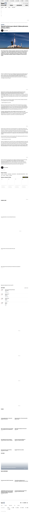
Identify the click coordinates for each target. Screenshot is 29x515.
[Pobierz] (1, 13)
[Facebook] (21, 502)
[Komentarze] (1, 10)
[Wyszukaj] (20, 3)
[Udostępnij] (1, 15)
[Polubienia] (1, 8)
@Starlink (10, 99)
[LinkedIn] (24, 502)
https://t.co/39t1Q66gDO (10, 100)
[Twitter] (22, 502)
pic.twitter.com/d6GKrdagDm (12, 137)
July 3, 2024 (9, 102)
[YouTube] (25, 502)
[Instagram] (27, 502)
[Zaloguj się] (23, 3)
